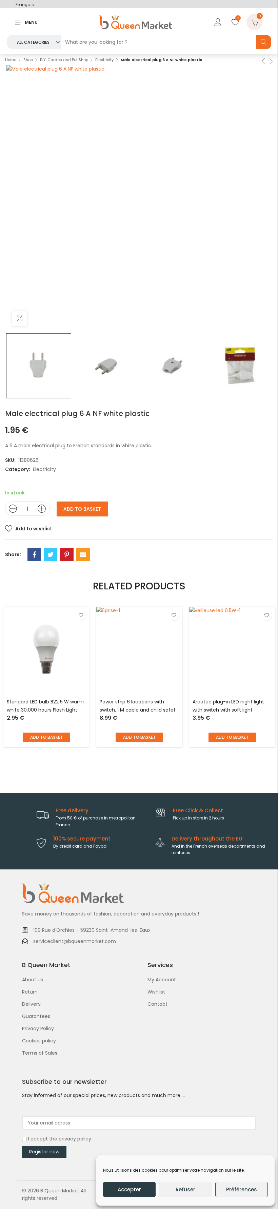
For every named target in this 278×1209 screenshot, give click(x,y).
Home (10, 59)
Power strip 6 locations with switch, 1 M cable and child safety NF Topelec (139, 706)
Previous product (262, 60)
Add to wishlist (33, 528)
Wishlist (156, 991)
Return (30, 991)
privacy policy (75, 1138)
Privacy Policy (38, 1028)
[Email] (83, 554)
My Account (161, 979)
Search (263, 42)
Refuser (185, 1189)
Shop (28, 59)
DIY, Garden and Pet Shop (64, 59)
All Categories (33, 42)
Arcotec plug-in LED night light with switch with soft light (228, 705)
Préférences (241, 1189)
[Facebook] (34, 554)
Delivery (31, 1004)
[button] (46, 737)
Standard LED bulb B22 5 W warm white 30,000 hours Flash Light (45, 705)
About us (32, 979)
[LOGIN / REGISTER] (217, 22)
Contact (157, 1004)
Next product (270, 60)
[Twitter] (50, 554)
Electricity (104, 59)
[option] (38, 365)
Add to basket (82, 509)
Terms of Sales (39, 1053)
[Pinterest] (67, 554)
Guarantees (36, 1016)
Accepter (129, 1189)
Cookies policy (39, 1040)
